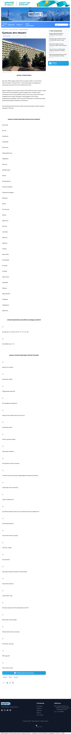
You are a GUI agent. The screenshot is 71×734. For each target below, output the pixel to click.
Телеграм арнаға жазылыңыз (25, 673)
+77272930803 (60, 711)
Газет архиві (40, 715)
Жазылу (39, 712)
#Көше (10, 677)
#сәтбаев (16, 677)
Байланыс (39, 708)
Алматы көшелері (13, 29)
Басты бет (4, 24)
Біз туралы (39, 706)
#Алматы (5, 677)
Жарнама (39, 710)
